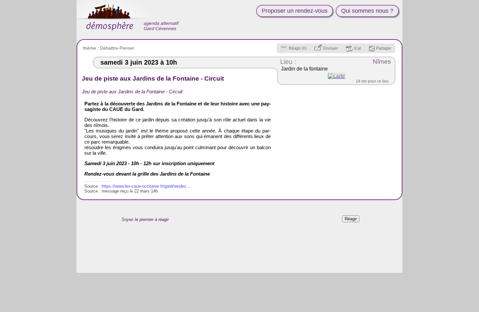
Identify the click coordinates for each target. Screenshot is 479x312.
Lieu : (288, 61)
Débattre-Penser (117, 48)
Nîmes (382, 61)
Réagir (351, 218)
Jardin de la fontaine (304, 68)
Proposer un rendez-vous (294, 11)
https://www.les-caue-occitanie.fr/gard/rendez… (146, 186)
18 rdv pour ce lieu (372, 81)
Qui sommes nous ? (367, 11)
